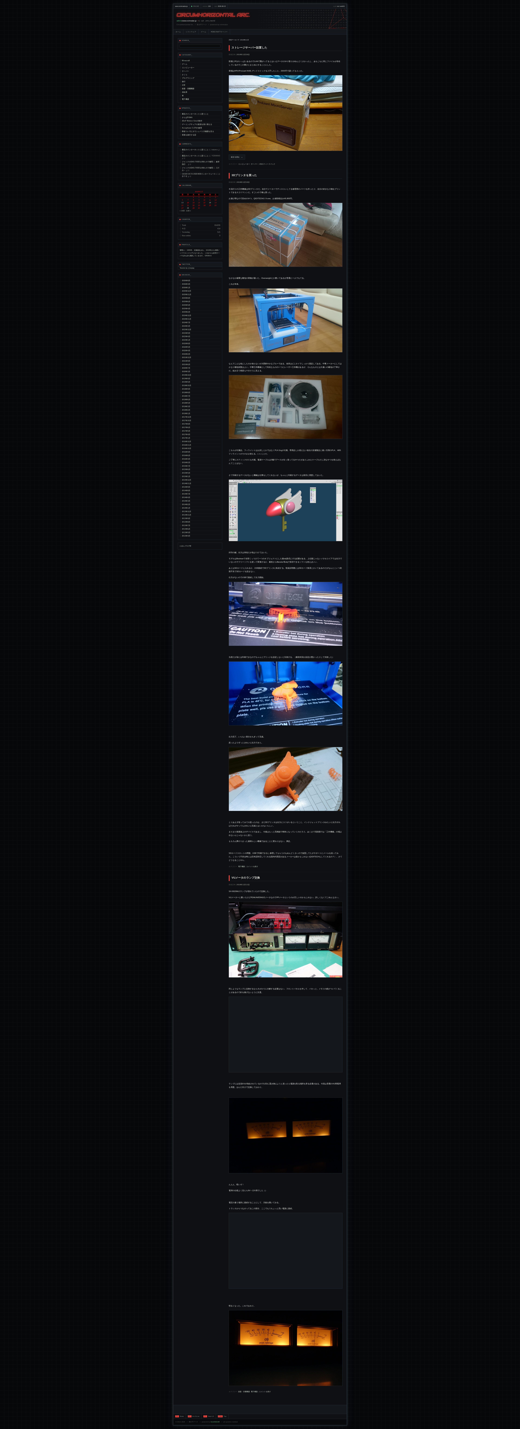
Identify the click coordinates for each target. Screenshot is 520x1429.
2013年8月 (186, 522)
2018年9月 (186, 389)
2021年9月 (186, 361)
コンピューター (244, 164)
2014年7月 (186, 494)
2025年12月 (186, 291)
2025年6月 (186, 302)
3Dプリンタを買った (244, 175)
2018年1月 (186, 413)
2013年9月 (186, 518)
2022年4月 (186, 351)
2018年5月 (186, 403)
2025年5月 (186, 305)
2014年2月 (186, 504)
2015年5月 (186, 473)
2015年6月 (186, 469)
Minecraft (186, 61)
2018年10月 (186, 385)
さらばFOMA (187, 117)
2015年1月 (186, 476)
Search (209, 1416)
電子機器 (241, 866)
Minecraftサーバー (219, 32)
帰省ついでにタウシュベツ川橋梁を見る (198, 131)
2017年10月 (186, 421)
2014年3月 (186, 501)
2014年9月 (186, 487)
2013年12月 (186, 511)
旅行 (183, 82)
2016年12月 (186, 442)
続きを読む (237, 157)
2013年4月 (186, 536)
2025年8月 (186, 298)
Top (223, 1416)
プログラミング (188, 78)
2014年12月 (186, 480)
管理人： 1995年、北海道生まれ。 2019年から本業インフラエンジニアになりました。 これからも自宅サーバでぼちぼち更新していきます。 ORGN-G (200, 253)
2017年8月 (186, 424)
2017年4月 (186, 434)
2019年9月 (186, 379)
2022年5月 (186, 347)
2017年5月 (186, 431)
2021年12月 (186, 357)
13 (182, 203)
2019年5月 (186, 382)
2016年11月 (186, 445)
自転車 (184, 92)
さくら (184, 75)
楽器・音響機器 (244, 1392)
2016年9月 (186, 452)
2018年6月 (186, 400)
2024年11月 (186, 319)
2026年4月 (186, 284)
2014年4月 (186, 497)
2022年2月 (186, 354)
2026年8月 (186, 281)
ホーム (178, 32)
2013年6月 (186, 529)
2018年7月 (186, 396)
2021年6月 (186, 364)
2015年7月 (186, 466)
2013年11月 (186, 515)
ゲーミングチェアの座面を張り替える (197, 124)
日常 (183, 85)
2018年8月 (186, 392)
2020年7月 (186, 368)
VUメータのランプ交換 (246, 877)
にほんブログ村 (185, 546)
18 (210, 203)
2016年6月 (186, 455)
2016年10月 (186, 448)
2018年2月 (186, 410)
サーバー (254, 164)
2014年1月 (186, 508)
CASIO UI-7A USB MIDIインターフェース (199, 174)
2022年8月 (186, 343)
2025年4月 (186, 309)
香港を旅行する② (189, 135)
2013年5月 (186, 532)
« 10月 (182, 211)
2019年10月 (186, 375)
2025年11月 (186, 294)
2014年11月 (186, 483)
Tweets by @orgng (187, 268)
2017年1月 (186, 438)
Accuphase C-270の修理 (192, 128)
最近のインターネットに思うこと (195, 114)
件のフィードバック (267, 164)
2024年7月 (186, 323)
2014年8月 (186, 491)
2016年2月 (186, 462)
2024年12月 (186, 315)
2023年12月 (186, 330)
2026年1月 (186, 288)
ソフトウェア (191, 32)
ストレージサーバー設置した (249, 47)
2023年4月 (186, 336)
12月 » (188, 211)
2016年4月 (186, 459)
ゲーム (203, 32)
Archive (194, 1416)
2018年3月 (186, 406)
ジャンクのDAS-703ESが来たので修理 (197, 162)
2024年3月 (186, 326)
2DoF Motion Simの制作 (192, 121)
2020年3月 (186, 372)
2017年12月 (186, 417)
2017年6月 (186, 427)
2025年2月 (186, 312)
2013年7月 (186, 525)
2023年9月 (186, 333)
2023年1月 (186, 340)
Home (180, 1416)
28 (188, 208)
